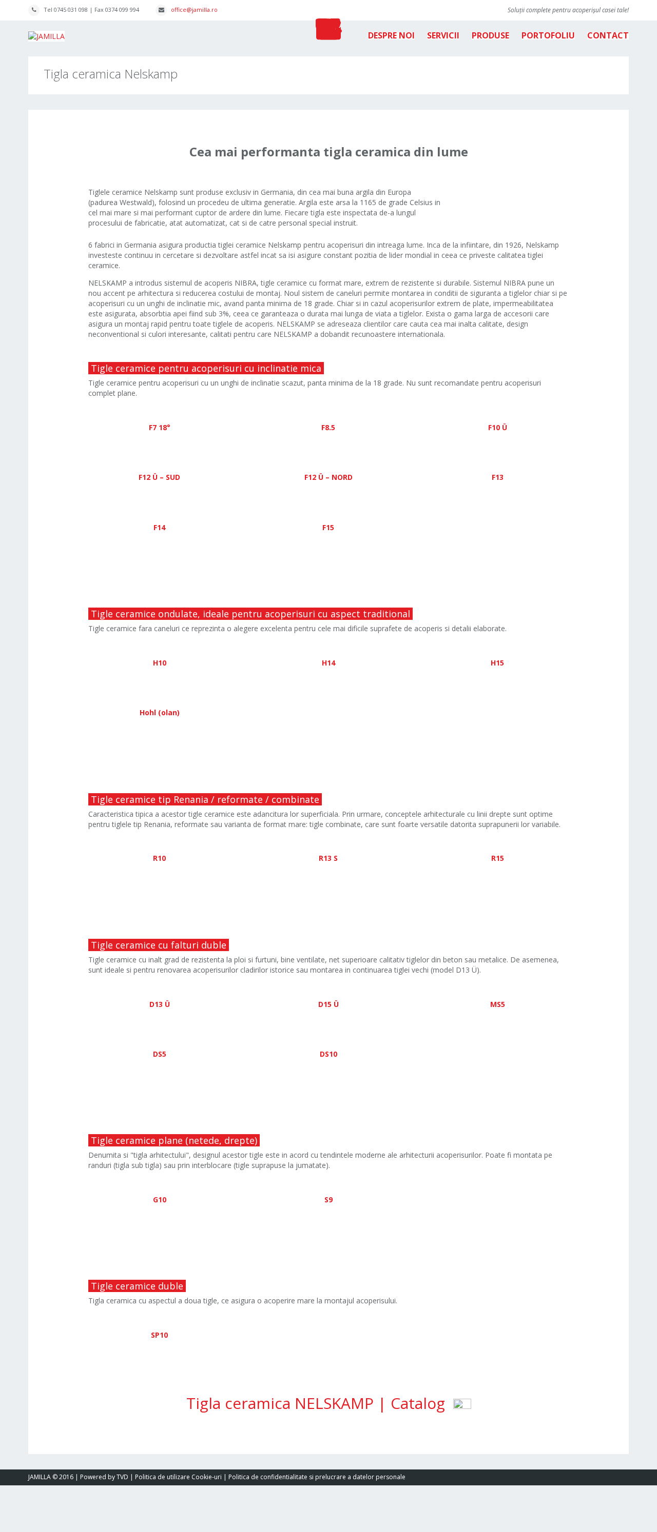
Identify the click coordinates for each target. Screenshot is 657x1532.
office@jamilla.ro (194, 9)
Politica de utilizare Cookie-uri (178, 1477)
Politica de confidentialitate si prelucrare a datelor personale (316, 1477)
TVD (122, 1477)
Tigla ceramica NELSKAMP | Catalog (319, 1403)
